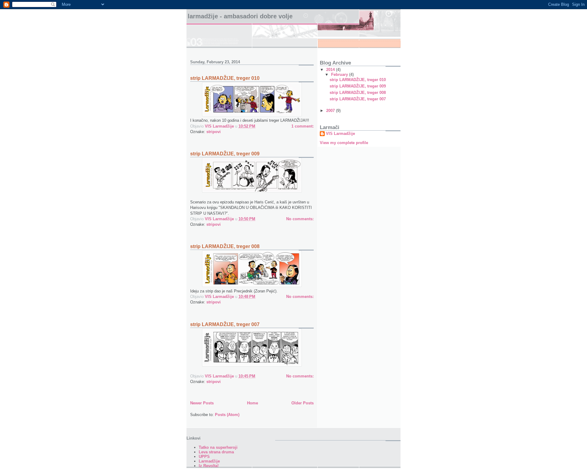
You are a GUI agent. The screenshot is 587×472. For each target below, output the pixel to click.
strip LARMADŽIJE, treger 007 (225, 324)
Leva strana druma (216, 452)
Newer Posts (202, 403)
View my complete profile (344, 142)
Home (252, 403)
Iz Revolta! (209, 465)
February (340, 74)
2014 (331, 69)
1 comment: (302, 126)
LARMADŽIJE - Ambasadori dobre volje (240, 16)
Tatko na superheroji (218, 447)
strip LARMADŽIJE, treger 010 (225, 78)
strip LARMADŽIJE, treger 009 (225, 153)
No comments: (300, 219)
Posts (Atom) (227, 414)
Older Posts (302, 403)
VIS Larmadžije (340, 133)
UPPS (204, 456)
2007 (331, 110)
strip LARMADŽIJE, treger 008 (225, 246)
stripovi (213, 131)
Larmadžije (209, 461)
